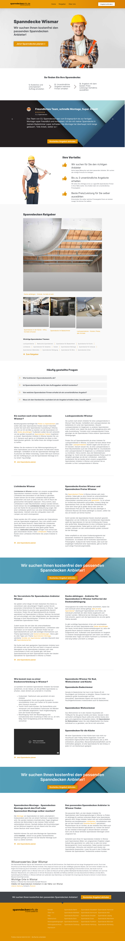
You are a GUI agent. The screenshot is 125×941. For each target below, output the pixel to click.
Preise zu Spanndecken (46, 424)
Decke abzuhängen (25, 432)
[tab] (62, 378)
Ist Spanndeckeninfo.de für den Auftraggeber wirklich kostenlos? (50, 385)
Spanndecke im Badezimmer (60, 331)
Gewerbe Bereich (89, 823)
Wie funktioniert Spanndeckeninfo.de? (39, 378)
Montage (20, 816)
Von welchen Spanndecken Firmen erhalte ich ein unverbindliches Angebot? (55, 392)
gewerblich (95, 500)
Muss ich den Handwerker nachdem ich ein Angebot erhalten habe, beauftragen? (57, 400)
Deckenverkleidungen (41, 634)
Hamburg (20, 886)
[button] (106, 4)
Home (53, 4)
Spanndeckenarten (24, 640)
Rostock (32, 886)
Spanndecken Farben (42, 434)
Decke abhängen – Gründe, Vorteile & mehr (39, 294)
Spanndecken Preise (75, 494)
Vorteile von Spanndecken (31, 638)
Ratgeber (62, 4)
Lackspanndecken (79, 445)
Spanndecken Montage (42, 636)
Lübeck (13, 886)
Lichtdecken (42, 532)
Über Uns (72, 4)
